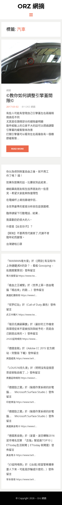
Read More (17, 148)
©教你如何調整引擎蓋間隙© (29, 98)
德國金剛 (14, 348)
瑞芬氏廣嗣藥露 (18, 324)
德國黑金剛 (15, 435)
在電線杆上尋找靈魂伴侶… (21, 200)
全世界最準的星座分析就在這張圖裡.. (28, 206)
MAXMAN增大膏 (19, 261)
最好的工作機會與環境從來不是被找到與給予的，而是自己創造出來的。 (30, 328)
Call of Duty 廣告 (37, 304)
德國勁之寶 (15, 387)
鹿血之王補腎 (17, 285)
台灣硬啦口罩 (14, 244)
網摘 (8, 90)
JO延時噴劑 (15, 464)
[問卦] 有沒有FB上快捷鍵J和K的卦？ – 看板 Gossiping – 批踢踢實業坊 (31, 265)
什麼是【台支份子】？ (19, 226)
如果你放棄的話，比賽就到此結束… (27, 182)
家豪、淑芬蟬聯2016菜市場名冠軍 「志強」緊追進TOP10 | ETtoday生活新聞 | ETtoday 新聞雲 (30, 440)
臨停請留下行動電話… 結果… (23, 213)
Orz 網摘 (31, 6)
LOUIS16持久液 (18, 368)
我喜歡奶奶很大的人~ (19, 220)
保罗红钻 (14, 304)
